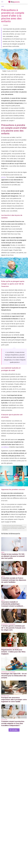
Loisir (2, 6)
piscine (3, 177)
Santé (3, 576)
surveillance (5, 447)
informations (5, 695)
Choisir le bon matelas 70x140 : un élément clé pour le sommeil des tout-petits (13, 556)
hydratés (4, 403)
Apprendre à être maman (8, 624)
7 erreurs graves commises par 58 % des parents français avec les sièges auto (13, 628)
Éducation (4, 719)
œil (10, 163)
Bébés (2, 552)
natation (20, 224)
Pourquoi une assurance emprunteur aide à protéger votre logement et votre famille (14, 700)
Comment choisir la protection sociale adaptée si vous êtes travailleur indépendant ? (12, 723)
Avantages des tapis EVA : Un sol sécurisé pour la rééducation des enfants (14, 676)
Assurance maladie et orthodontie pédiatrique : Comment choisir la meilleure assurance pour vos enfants (12, 604)
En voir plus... (14, 730)
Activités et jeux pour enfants (10, 648)
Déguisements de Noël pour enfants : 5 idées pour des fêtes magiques (13, 652)
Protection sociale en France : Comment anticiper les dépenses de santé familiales (13, 580)
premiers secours (16, 495)
